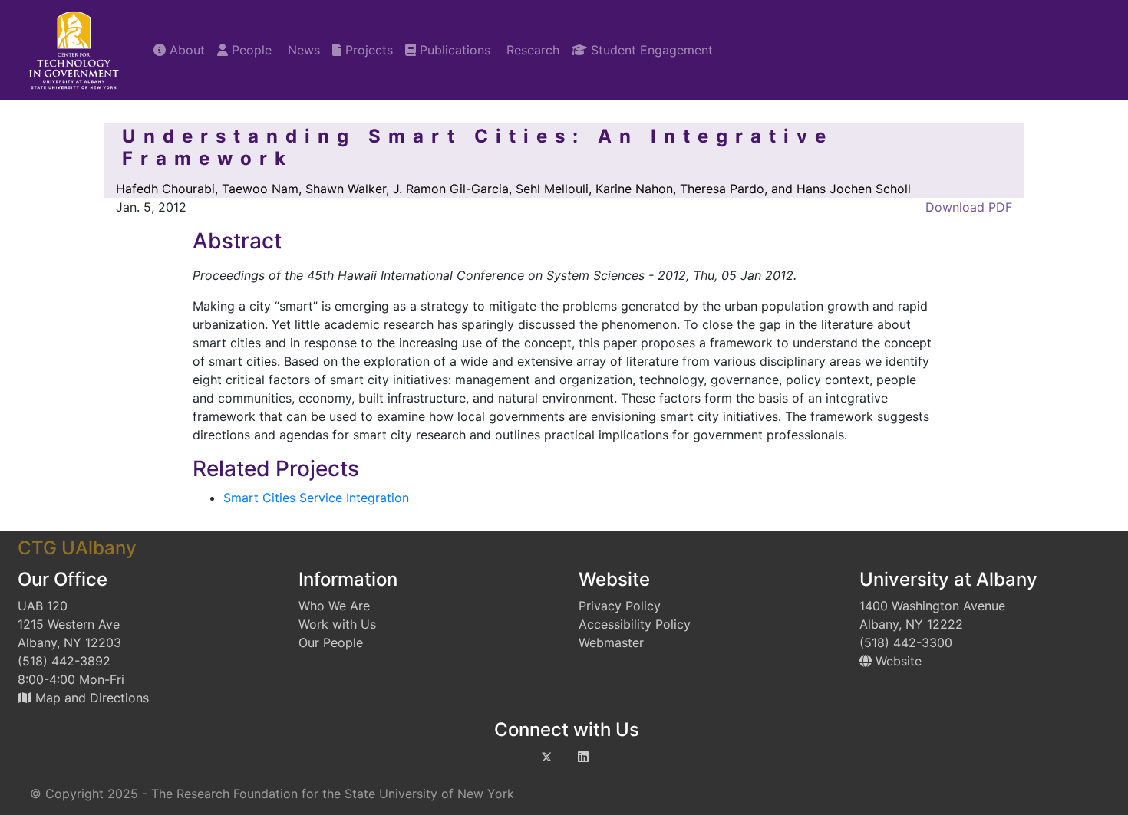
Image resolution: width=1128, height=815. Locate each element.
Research (531, 50)
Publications (453, 50)
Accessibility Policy (635, 624)
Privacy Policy (620, 605)
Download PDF (967, 207)
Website (897, 661)
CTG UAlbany (77, 548)
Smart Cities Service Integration (316, 497)
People (250, 50)
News (302, 50)
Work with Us (337, 624)
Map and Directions (90, 697)
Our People (330, 642)
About (185, 50)
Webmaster (611, 642)
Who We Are (334, 605)
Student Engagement (650, 50)
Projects (367, 50)
